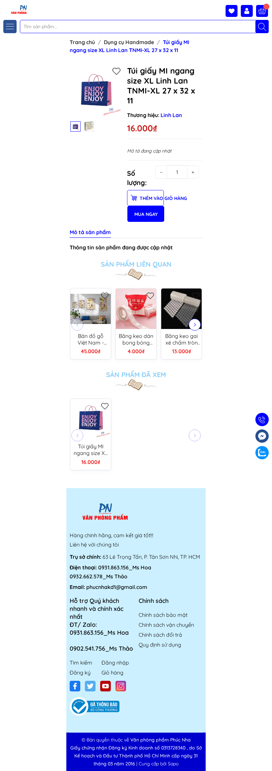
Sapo (173, 764)
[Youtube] (105, 686)
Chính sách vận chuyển (166, 624)
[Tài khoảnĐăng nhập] (248, 11)
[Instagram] (120, 686)
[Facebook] (75, 686)
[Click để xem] (96, 92)
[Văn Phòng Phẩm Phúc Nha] (14, 9)
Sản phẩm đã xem (136, 375)
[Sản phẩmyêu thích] (233, 11)
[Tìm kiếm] (262, 26)
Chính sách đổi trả (160, 634)
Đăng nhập (115, 662)
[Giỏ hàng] (262, 11)
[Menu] (10, 26)
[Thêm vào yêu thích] (116, 71)
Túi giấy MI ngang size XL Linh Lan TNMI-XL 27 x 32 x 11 (91, 449)
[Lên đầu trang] (264, 755)
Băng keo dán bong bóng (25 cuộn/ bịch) (136, 339)
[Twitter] (90, 686)
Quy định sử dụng (160, 644)
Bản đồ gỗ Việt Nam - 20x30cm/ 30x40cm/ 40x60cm (91, 339)
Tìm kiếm (81, 662)
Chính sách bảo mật (163, 614)
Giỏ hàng (112, 672)
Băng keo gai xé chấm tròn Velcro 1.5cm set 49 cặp (181, 339)
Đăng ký (80, 672)
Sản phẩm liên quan (136, 264)
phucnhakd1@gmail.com (116, 587)
